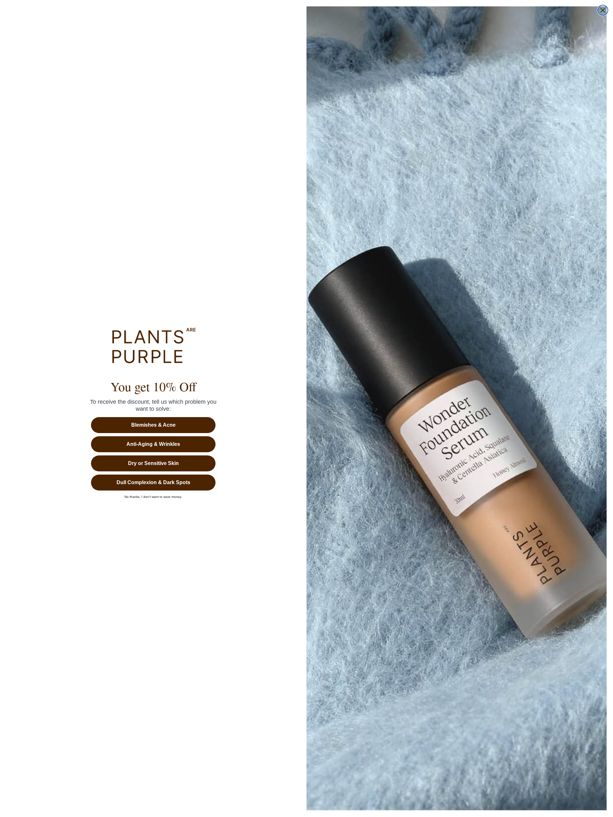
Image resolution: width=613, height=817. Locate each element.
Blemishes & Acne (153, 425)
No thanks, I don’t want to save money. (153, 496)
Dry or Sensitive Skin (153, 463)
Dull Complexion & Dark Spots (153, 482)
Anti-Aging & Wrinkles (153, 444)
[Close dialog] (603, 10)
